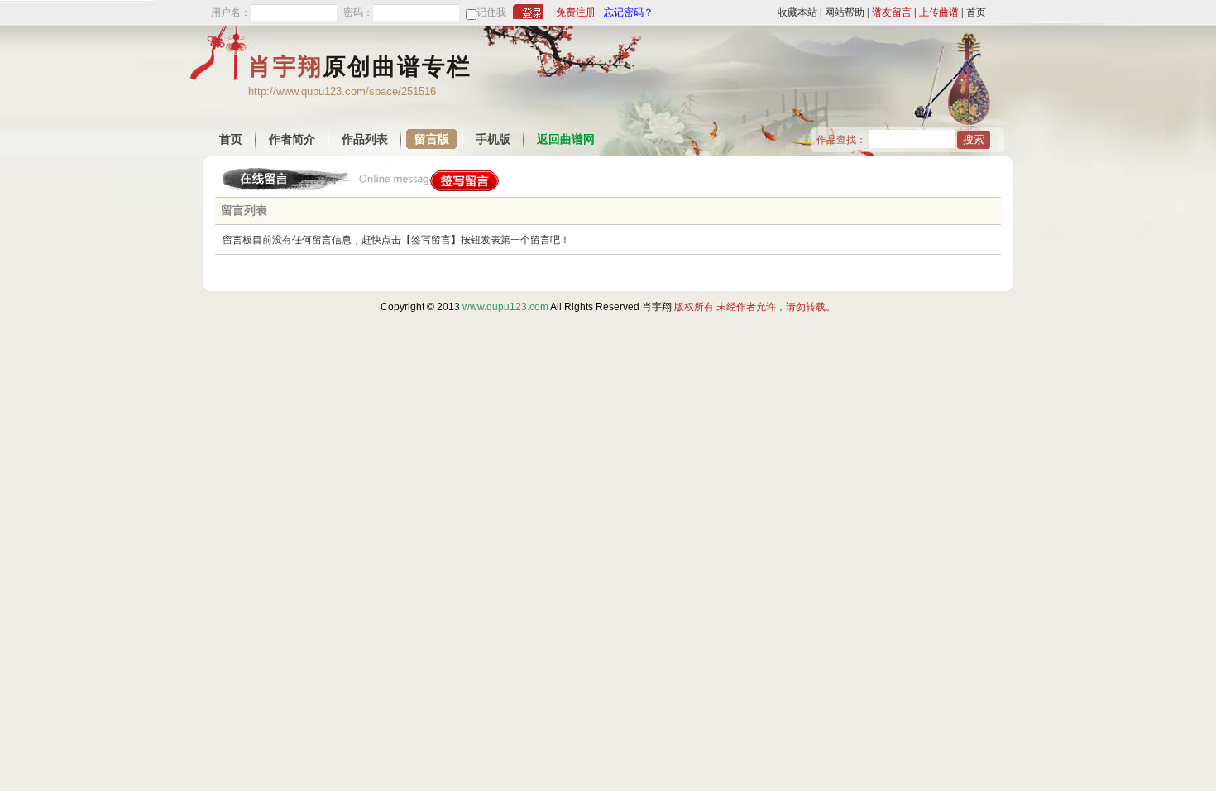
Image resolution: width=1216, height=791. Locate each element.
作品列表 (365, 139)
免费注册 (576, 12)
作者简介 (292, 139)
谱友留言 (892, 12)
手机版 (493, 139)
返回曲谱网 (566, 139)
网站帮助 (844, 12)
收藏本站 (797, 12)
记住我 (491, 12)
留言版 (431, 139)
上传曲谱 (939, 12)
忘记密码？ (628, 12)
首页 (976, 12)
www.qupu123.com (505, 307)
